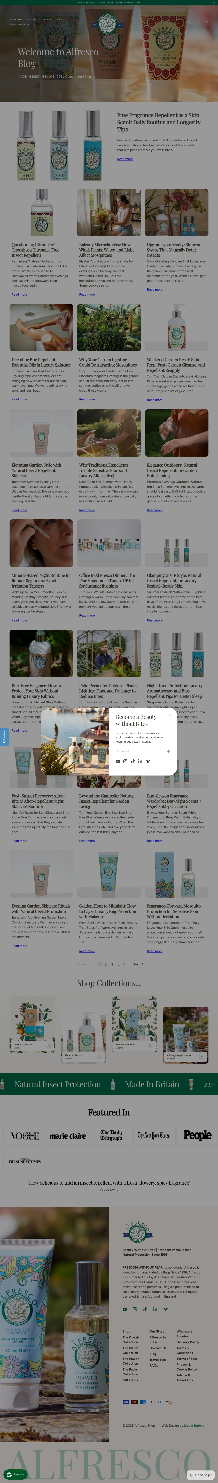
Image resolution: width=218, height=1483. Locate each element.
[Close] (170, 715)
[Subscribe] (165, 751)
